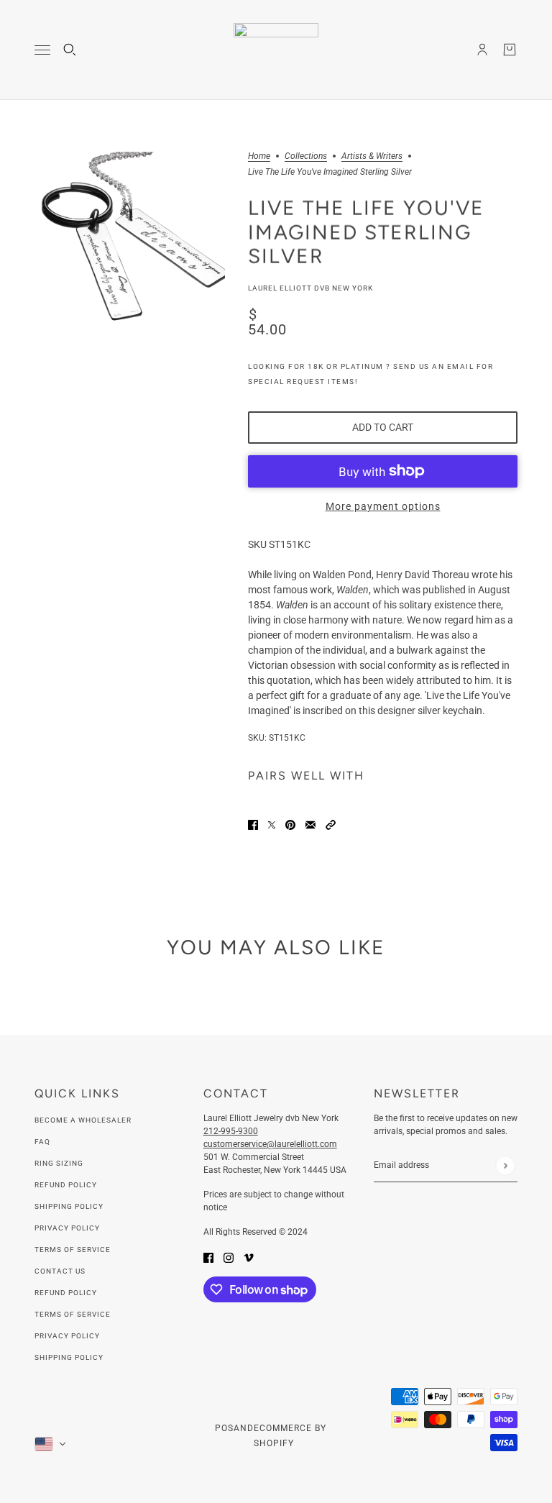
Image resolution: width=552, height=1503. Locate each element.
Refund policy (65, 1293)
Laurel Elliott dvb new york (310, 288)
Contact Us (60, 1271)
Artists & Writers (371, 156)
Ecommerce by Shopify (290, 1435)
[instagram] (228, 1257)
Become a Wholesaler (83, 1120)
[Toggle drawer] (42, 50)
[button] (330, 824)
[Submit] (505, 1165)
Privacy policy (67, 1336)
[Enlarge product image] (129, 247)
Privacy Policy (67, 1228)
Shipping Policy (69, 1206)
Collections (306, 156)
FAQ (42, 1142)
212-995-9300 (230, 1131)
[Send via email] (310, 824)
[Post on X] (271, 824)
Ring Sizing (58, 1163)
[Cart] (510, 50)
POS (224, 1428)
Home (259, 156)
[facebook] (208, 1257)
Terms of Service (72, 1249)
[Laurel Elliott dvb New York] (276, 50)
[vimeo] (248, 1257)
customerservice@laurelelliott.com (270, 1144)
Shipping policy (69, 1357)
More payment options (383, 506)
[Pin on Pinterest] (290, 824)
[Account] (482, 50)
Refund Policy (65, 1185)
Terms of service (72, 1314)
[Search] (70, 50)
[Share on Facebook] (253, 824)
